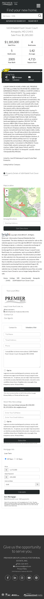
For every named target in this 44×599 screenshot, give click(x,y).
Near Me (32, 21)
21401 (8, 280)
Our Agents (8, 318)
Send (22, 389)
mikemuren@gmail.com (23, 566)
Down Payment (9, 473)
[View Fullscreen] (6, 199)
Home (6, 278)
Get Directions (22, 228)
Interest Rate (9, 481)
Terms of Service (20, 395)
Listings (12, 278)
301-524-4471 (9, 309)
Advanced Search (15, 21)
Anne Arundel (26, 278)
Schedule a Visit (31, 327)
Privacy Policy (19, 384)
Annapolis (36, 278)
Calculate (22, 492)
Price (6, 466)
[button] (40, 16)
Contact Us (8, 314)
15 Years (19, 459)
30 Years (10, 459)
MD (18, 278)
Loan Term (8, 453)
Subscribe (22, 440)
